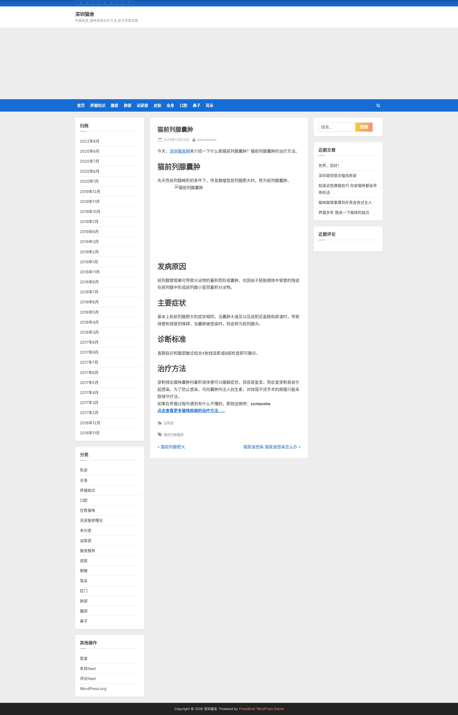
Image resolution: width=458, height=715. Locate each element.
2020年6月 (89, 171)
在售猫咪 (87, 510)
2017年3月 (89, 402)
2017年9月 (89, 342)
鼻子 (196, 105)
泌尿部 (142, 105)
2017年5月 (89, 382)
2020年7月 (89, 161)
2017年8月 (89, 352)
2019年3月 (89, 241)
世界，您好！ (329, 165)
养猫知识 (97, 105)
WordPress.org (93, 688)
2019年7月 (89, 221)
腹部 (114, 105)
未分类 (85, 530)
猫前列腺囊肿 (174, 435)
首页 (81, 105)
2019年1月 (89, 261)
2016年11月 (90, 432)
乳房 (84, 470)
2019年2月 (89, 251)
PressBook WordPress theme (261, 709)
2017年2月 (89, 412)
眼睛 (84, 570)
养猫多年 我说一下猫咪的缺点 (343, 212)
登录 (84, 658)
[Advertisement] (229, 63)
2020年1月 (89, 181)
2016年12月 (90, 422)
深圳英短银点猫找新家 (337, 175)
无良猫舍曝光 (91, 520)
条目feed (88, 668)
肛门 (84, 590)
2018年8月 (89, 282)
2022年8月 (89, 141)
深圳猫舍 (84, 14)
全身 (170, 105)
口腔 (183, 105)
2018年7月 (89, 292)
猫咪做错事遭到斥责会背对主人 (345, 202)
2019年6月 (89, 231)
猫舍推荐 (87, 550)
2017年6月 (89, 372)
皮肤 (157, 105)
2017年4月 (89, 392)
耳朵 (209, 105)
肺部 (127, 105)
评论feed (88, 678)
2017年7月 (89, 362)
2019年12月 (90, 191)
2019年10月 (90, 211)
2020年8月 (89, 151)
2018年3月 (89, 332)
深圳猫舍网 (180, 151)
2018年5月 (89, 312)
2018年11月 (90, 271)
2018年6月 (89, 302)
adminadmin (206, 139)
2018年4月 (89, 322)
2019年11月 (90, 201)
